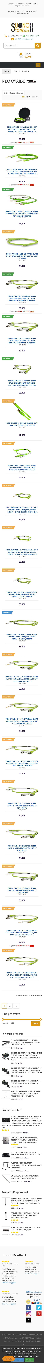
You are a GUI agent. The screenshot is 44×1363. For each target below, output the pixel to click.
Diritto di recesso (30, 11)
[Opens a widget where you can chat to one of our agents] (8, 1359)
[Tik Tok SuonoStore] (28, 1320)
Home (15, 71)
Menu (6, 71)
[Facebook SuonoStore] (28, 1307)
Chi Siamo (11, 3)
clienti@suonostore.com (24, 39)
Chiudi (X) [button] (29, 1360)
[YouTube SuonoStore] (39, 1314)
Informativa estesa (17, 1360)
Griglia (27, 97)
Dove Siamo (20, 3)
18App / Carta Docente (22, 6)
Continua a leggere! (9, 1283)
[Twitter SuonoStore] (39, 1307)
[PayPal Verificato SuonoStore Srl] (33, 1301)
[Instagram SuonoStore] (28, 1314)
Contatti (28, 3)
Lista (36, 97)
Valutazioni (34, 1292)
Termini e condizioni (22, 13)
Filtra (35, 1024)
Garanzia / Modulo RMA (15, 11)
